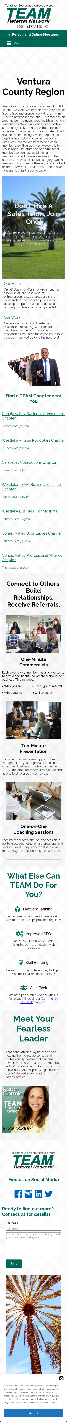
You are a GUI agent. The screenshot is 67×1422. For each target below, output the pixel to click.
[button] (61, 1378)
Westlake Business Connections (29, 511)
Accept (33, 1413)
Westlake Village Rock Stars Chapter (33, 440)
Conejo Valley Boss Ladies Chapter (32, 533)
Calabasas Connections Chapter (29, 462)
